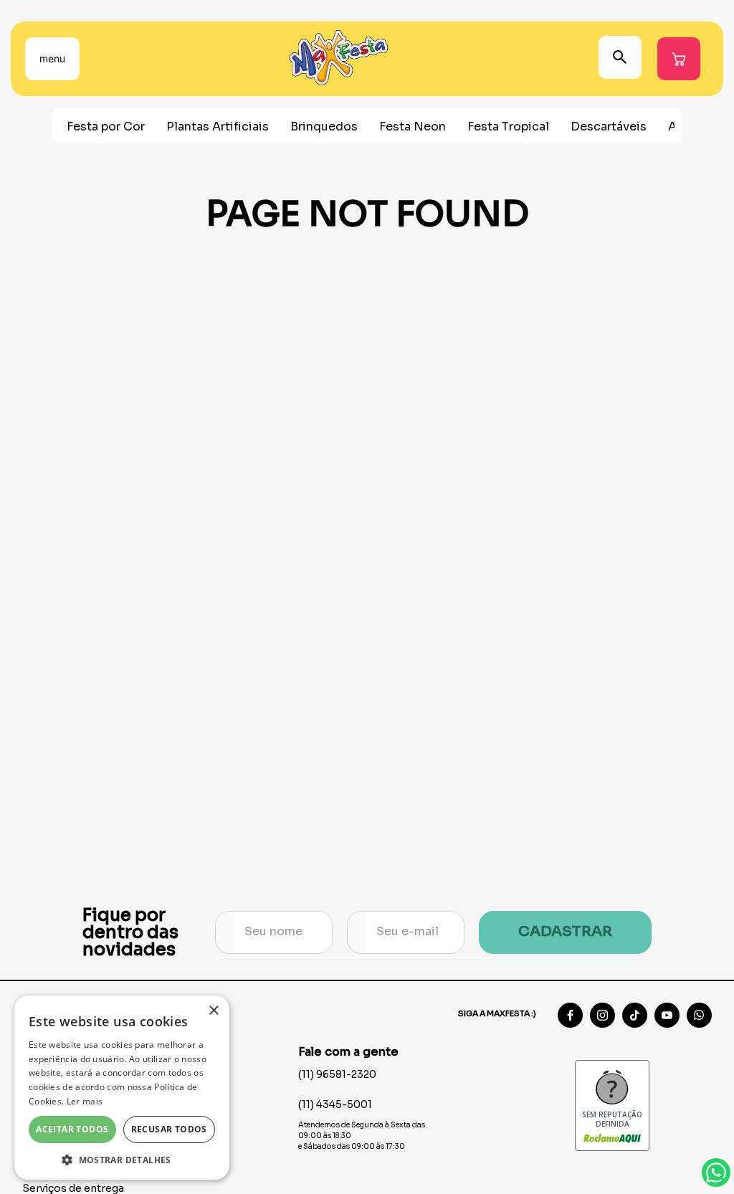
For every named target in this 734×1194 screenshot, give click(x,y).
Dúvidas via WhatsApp (716, 1172)
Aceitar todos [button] (72, 1129)
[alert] (121, 1087)
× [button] (213, 1011)
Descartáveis (609, 126)
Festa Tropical (508, 126)
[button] (122, 1158)
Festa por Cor (106, 126)
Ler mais (85, 1101)
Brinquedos (324, 126)
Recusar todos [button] (169, 1129)
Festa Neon (412, 126)
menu (52, 58)
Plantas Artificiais (217, 126)
